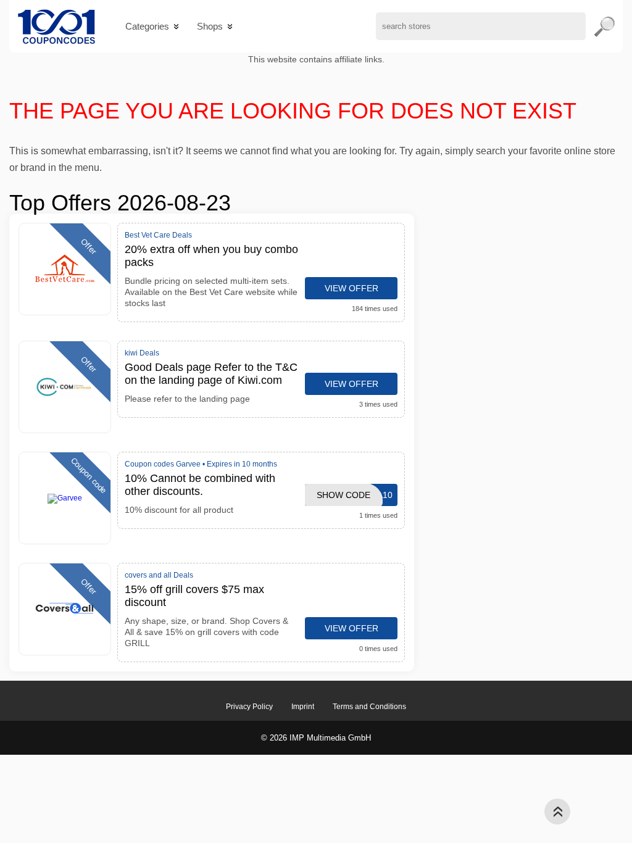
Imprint (302, 706)
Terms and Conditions (369, 706)
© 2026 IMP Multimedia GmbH (316, 737)
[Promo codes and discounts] (56, 26)
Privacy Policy (249, 706)
